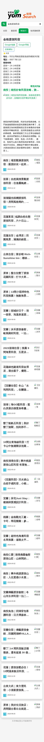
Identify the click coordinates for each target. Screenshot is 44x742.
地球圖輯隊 (35, 31)
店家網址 (9, 49)
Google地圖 (10, 45)
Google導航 (24, 45)
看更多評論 (35, 86)
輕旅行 (23, 31)
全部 (5, 31)
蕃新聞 (14, 31)
